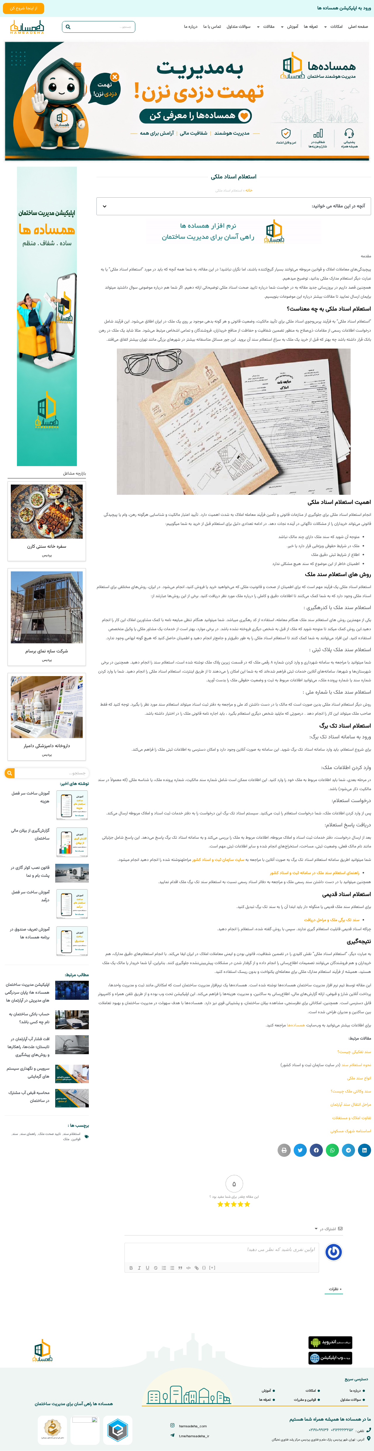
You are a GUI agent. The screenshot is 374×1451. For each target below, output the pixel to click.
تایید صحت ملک (49, 1134)
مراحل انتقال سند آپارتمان (350, 1105)
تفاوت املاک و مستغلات (351, 1118)
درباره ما (191, 27)
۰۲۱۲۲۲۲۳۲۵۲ (342, 1430)
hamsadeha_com (193, 1426)
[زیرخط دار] (147, 1267)
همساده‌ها (296, 1025)
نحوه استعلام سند (356, 1065)
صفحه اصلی (358, 27)
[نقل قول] (180, 1267)
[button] (105, 206)
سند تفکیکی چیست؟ (354, 1052)
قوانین (76, 1139)
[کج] (139, 1267)
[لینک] (197, 1267)
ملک (66, 1139)
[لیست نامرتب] (172, 1267)
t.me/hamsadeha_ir (194, 1436)
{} (204, 1267)
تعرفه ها (311, 27)
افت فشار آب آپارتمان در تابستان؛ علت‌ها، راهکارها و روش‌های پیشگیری (28, 1047)
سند (15, 1134)
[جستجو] (68, 26)
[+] (212, 1267)
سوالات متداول (238, 27)
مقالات (268, 27)
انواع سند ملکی (359, 1078)
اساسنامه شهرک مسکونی (350, 1131)
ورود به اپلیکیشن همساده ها (344, 8)
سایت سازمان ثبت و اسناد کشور (218, 860)
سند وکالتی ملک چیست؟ (351, 1091)
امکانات (336, 27)
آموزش (292, 27)
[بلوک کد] (188, 1267)
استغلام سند (71, 1134)
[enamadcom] (84, 1422)
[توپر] (131, 1267)
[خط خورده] (156, 1267)
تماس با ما (212, 27)
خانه (248, 190)
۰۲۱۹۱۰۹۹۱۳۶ (319, 1430)
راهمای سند (28, 1134)
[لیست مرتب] (164, 1267)
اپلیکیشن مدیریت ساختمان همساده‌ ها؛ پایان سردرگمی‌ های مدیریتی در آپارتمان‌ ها (27, 993)
